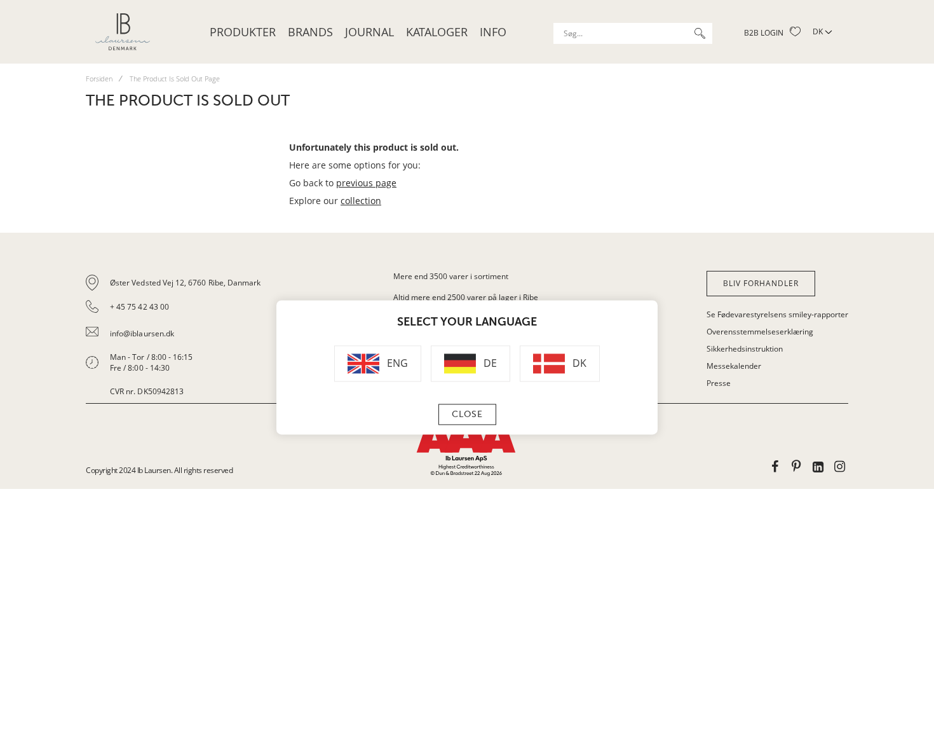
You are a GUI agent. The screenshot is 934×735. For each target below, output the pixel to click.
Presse (719, 383)
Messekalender (734, 366)
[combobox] (632, 33)
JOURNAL (369, 31)
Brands (310, 31)
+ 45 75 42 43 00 (139, 306)
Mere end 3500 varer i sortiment (450, 276)
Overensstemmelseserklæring (760, 331)
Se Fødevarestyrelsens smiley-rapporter (777, 314)
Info (493, 31)
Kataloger (437, 31)
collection (361, 201)
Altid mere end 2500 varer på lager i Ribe (465, 297)
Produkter (243, 31)
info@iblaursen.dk (142, 333)
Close (467, 415)
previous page (366, 183)
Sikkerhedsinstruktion (745, 348)
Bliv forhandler (761, 283)
